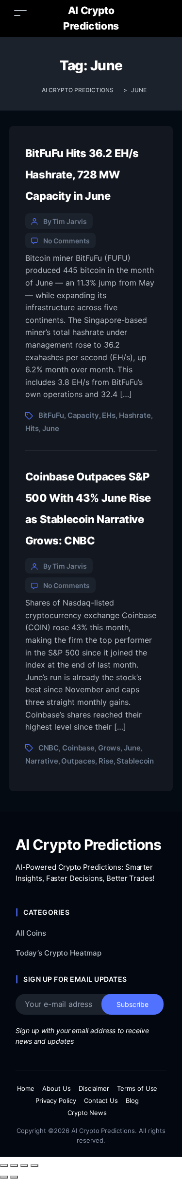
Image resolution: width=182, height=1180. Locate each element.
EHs (109, 415)
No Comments (66, 241)
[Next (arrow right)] (14, 1177)
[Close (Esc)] (34, 1165)
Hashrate (135, 415)
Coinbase (78, 747)
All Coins (31, 933)
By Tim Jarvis (65, 221)
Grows (109, 747)
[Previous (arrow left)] (4, 1177)
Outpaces (78, 760)
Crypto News (87, 1112)
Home (26, 1088)
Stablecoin (135, 760)
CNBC (48, 747)
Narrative (41, 760)
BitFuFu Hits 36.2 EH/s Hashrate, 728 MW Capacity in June (82, 174)
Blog (132, 1100)
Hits (32, 428)
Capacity (83, 415)
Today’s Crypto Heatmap (58, 952)
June (50, 428)
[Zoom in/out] (4, 1165)
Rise (106, 760)
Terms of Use (137, 1088)
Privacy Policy (55, 1100)
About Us (56, 1088)
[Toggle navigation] (20, 13)
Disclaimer (94, 1088)
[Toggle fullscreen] (14, 1165)
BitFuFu (51, 415)
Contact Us (101, 1100)
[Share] (24, 1165)
